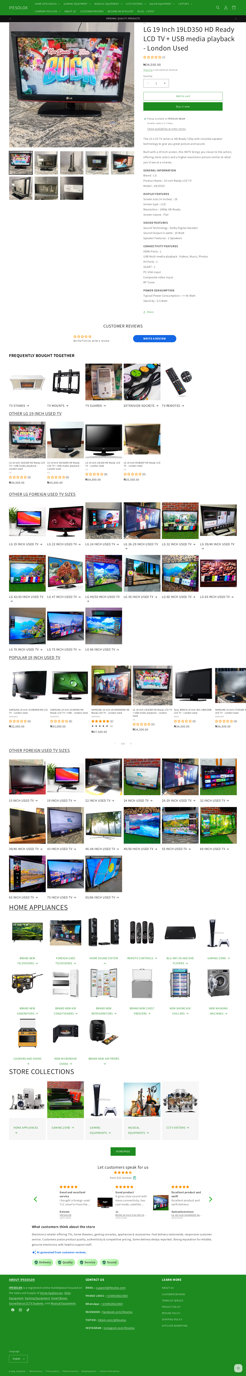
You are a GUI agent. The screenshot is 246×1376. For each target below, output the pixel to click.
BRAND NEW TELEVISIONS (26, 960)
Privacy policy (52, 1371)
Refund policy (36, 1371)
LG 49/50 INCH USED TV (102, 597)
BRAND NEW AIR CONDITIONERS (65, 1010)
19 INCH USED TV (59, 800)
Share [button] (150, 312)
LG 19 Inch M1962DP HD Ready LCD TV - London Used (142, 464)
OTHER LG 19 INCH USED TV (35, 413)
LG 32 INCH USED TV (177, 544)
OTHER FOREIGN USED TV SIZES (39, 750)
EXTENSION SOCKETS (139, 406)
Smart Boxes (59, 1298)
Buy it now (183, 106)
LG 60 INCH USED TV (177, 597)
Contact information (109, 1371)
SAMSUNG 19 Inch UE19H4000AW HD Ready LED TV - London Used (110, 711)
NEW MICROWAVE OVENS (65, 1061)
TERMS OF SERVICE (172, 1300)
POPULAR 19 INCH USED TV (34, 657)
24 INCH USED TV (136, 800)
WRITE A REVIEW (154, 338)
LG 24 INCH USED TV (100, 544)
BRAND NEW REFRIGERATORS (102, 1010)
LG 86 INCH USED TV (100, 649)
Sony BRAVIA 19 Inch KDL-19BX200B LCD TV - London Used (193, 711)
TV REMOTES (171, 406)
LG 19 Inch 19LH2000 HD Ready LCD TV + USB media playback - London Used (64, 465)
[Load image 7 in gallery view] (46, 188)
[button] (47, 4)
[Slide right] (131, 744)
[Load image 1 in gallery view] (21, 163)
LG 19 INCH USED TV (24, 544)
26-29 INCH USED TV (177, 800)
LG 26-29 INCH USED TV (141, 544)
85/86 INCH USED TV (100, 897)
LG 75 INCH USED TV (62, 649)
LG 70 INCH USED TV (24, 649)
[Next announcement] (236, 18)
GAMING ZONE (216, 958)
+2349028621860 (117, 1296)
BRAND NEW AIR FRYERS (104, 1059)
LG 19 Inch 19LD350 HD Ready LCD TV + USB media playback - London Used (27, 465)
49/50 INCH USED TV (138, 849)
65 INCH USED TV (21, 897)
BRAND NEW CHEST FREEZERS (142, 1010)
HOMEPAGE (123, 1151)
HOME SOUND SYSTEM (104, 958)
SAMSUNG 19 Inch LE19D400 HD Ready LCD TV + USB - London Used (69, 711)
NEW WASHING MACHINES (218, 1010)
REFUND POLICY (171, 1313)
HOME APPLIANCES (38, 907)
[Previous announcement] (10, 18)
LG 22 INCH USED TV (62, 544)
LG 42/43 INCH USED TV (26, 597)
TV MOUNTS (55, 406)
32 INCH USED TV (212, 800)
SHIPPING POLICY (172, 1319)
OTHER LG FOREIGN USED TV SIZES (42, 494)
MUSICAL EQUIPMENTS (136, 1130)
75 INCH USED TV (59, 897)
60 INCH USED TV (212, 849)
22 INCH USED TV (97, 800)
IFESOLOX (21, 1371)
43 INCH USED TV (59, 849)
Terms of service (70, 1371)
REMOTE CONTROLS (140, 958)
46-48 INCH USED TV (100, 849)
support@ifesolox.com (111, 1288)
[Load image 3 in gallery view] (72, 163)
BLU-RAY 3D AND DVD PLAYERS (180, 960)
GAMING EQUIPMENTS (98, 1130)
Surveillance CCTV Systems (26, 1303)
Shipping (148, 69)
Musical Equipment (63, 1303)
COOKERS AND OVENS (27, 1059)
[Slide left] (115, 744)
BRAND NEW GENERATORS (26, 1010)
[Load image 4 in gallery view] (97, 163)
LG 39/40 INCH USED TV (217, 544)
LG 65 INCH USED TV (215, 597)
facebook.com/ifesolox (117, 1312)
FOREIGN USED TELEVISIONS (65, 960)
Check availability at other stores (166, 128)
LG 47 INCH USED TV (62, 597)
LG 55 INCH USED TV (138, 597)
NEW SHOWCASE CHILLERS (180, 1010)
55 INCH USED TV (174, 849)
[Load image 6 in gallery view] (21, 188)
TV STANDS (17, 406)
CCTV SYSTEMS (175, 1128)
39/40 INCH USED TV (24, 849)
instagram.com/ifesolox (119, 1328)
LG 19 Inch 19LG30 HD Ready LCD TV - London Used (102, 464)
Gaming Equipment (37, 1298)
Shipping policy (88, 1371)
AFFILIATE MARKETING (174, 1325)
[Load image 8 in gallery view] (72, 188)
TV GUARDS (93, 406)
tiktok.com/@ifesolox (112, 1320)
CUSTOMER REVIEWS (173, 1294)
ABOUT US (168, 1287)
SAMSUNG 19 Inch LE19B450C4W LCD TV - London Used (28, 711)
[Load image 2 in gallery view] (46, 163)
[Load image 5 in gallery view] (122, 163)
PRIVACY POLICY (171, 1306)
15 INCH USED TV (21, 800)
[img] (123, 1172)
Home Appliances (51, 1293)
